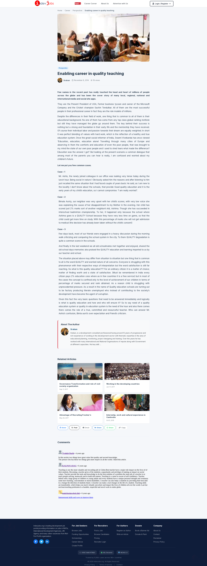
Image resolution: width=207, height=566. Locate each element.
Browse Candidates (101, 534)
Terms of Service (105, 565)
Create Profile (77, 546)
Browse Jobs (77, 531)
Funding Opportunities (80, 534)
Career (67, 10)
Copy (123, 428)
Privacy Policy (159, 542)
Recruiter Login (100, 542)
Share (63, 428)
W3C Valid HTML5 (88, 552)
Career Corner (90, 4)
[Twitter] (41, 541)
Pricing (97, 538)
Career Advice (77, 542)
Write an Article (122, 534)
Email (87, 428)
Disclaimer (157, 538)
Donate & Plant (141, 534)
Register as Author (124, 531)
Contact (156, 534)
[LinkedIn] (47, 541)
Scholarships (77, 538)
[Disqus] (104, 479)
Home (60, 10)
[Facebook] (36, 541)
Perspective (77, 10)
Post (77, 3)
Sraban (66, 80)
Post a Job (98, 531)
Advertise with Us (120, 4)
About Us (105, 4)
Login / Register (161, 4)
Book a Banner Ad (142, 531)
